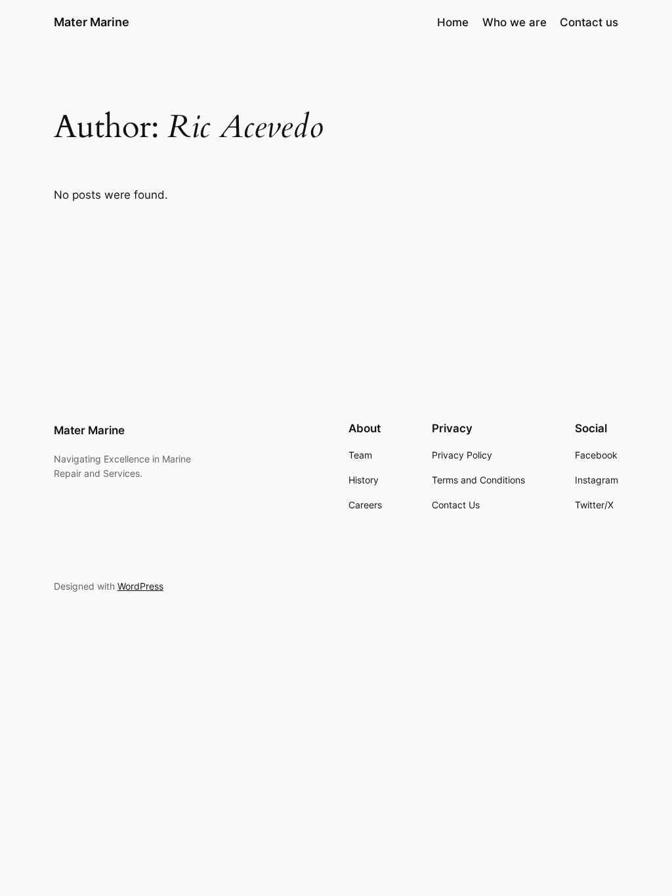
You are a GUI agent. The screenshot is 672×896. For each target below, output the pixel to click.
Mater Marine (91, 22)
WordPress (140, 586)
